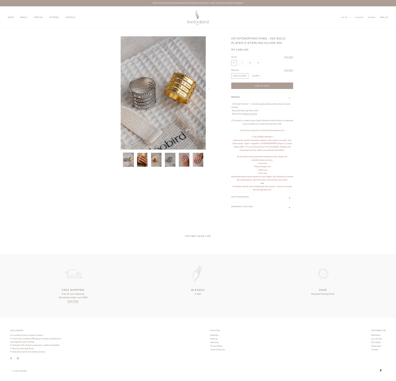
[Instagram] (18, 358)
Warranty (214, 342)
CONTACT (70, 17)
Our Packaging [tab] (240, 197)
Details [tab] (235, 97)
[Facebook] (11, 358)
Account (359, 17)
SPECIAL (38, 17)
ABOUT (24, 17)
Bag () (384, 17)
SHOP (11, 17)
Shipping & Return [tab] (242, 206)
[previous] (117, 88)
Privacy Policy (216, 346)
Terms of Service (217, 349)
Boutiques (375, 335)
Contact (374, 349)
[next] (208, 88)
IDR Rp (344, 17)
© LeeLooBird (19, 371)
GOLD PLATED (240, 75)
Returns (213, 338)
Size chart (288, 57)
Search (371, 17)
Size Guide (376, 342)
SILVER (255, 75)
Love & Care (376, 338)
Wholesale (376, 346)
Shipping (214, 335)
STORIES (54, 17)
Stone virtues (250, 113)
